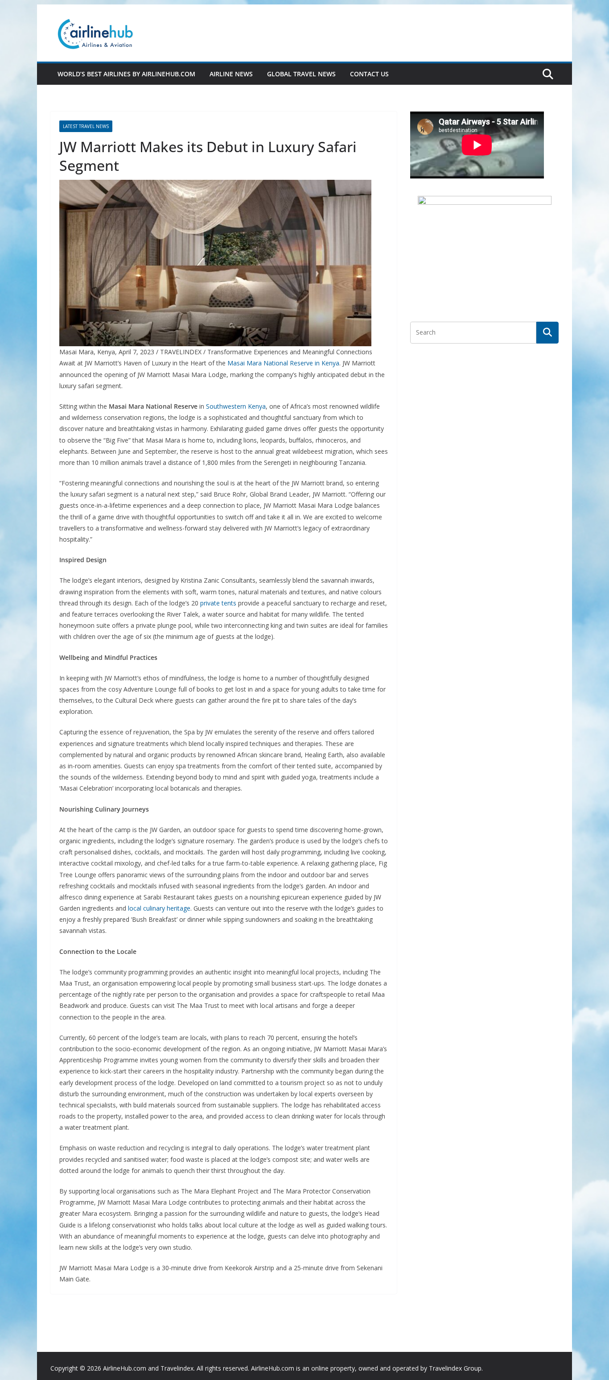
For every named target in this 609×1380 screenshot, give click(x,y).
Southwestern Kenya (236, 406)
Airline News (231, 74)
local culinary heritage (159, 908)
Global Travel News (301, 74)
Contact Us (369, 74)
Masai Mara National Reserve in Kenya (283, 363)
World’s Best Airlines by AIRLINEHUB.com (126, 74)
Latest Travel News (86, 126)
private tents (218, 603)
